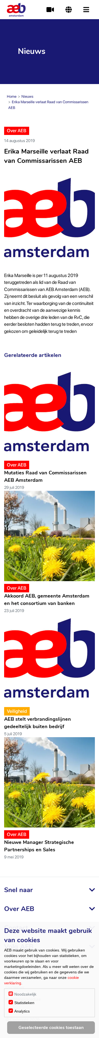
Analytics (22, 1011)
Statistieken (24, 1002)
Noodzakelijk (25, 994)
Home (11, 96)
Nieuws (27, 96)
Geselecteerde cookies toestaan (51, 1028)
